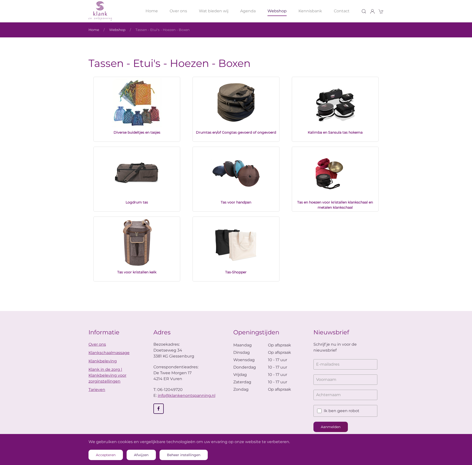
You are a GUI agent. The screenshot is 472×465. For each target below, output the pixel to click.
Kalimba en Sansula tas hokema (335, 132)
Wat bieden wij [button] (213, 11)
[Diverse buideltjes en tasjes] (137, 102)
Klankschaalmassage (109, 352)
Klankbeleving (102, 361)
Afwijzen (141, 455)
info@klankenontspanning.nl (186, 395)
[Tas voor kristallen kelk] (137, 242)
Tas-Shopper (236, 272)
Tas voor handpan (236, 202)
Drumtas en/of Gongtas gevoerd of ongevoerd (236, 132)
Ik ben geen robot (341, 410)
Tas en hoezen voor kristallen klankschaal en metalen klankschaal (335, 205)
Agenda (248, 11)
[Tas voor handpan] (236, 172)
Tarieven (96, 389)
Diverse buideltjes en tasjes (137, 132)
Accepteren (106, 455)
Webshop (277, 11)
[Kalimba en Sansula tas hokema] (335, 102)
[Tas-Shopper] (236, 242)
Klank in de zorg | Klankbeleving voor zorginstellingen (107, 375)
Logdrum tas (137, 202)
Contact (342, 11)
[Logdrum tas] (137, 172)
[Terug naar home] (100, 11)
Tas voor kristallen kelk (136, 272)
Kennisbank (310, 11)
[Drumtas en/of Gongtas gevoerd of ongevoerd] (236, 102)
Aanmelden (330, 427)
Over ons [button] (178, 11)
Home (152, 11)
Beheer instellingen (183, 455)
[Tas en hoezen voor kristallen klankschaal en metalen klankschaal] (335, 172)
